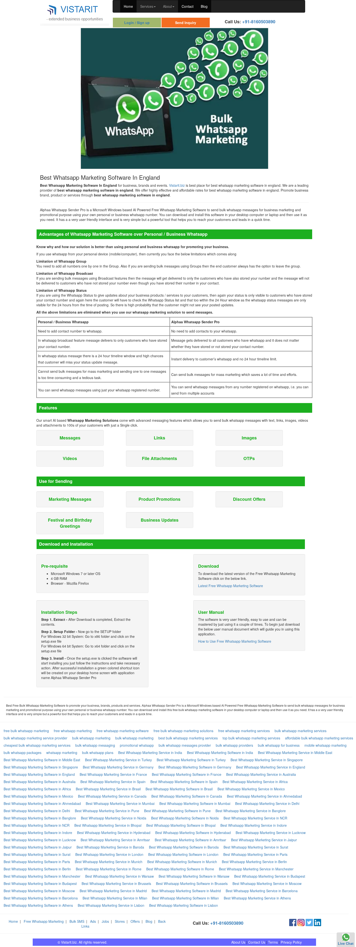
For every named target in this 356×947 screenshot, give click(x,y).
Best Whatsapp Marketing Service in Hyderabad (113, 832)
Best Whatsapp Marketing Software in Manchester (42, 876)
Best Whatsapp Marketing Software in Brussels (192, 883)
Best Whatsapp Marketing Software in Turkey (191, 759)
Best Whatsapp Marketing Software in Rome (180, 868)
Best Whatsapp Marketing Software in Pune (177, 810)
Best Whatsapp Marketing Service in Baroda (110, 847)
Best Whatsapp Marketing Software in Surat (37, 854)
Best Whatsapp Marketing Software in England (39, 774)
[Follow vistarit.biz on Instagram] (301, 922)
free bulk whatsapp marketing (26, 730)
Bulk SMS (77, 921)
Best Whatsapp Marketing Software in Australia (40, 781)
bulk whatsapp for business (279, 745)
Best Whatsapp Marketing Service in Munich (108, 861)
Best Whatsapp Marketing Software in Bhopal (181, 825)
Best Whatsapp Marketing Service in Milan (115, 898)
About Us (238, 942)
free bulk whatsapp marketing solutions (183, 730)
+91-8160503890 (258, 21)
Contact (187, 6)
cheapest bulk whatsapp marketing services (37, 745)
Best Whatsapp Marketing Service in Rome (108, 868)
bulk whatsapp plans (97, 752)
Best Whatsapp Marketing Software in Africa (37, 788)
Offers (135, 921)
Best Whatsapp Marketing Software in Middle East (42, 759)
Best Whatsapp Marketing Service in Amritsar (115, 839)
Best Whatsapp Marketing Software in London (183, 854)
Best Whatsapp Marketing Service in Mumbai (120, 803)
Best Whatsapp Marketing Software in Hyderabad (193, 832)
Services (146, 6)
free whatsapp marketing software (123, 730)
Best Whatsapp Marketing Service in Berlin (254, 861)
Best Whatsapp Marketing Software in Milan (185, 898)
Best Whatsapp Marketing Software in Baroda (184, 847)
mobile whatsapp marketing (325, 745)
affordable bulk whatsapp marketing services (319, 738)
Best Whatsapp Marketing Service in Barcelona (262, 890)
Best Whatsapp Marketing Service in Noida (113, 818)
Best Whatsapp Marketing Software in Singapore (41, 767)
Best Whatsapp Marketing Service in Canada (112, 796)
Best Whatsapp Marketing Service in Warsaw (119, 876)
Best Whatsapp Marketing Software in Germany (194, 767)
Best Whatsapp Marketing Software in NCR (37, 825)
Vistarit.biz (177, 185)
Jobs (105, 921)
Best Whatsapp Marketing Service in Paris (255, 854)
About (167, 6)
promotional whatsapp (137, 745)
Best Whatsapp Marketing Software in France (186, 774)
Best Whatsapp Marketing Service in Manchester (256, 868)
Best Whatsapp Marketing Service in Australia (261, 774)
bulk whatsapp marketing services (300, 730)
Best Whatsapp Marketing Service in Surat (256, 847)
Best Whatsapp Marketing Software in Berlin (37, 868)
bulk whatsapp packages (22, 752)
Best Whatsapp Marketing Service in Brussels (116, 883)
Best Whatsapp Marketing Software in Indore (38, 832)
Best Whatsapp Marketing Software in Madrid (186, 890)
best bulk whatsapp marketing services (188, 738)
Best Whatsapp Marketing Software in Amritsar (190, 839)
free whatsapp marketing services (244, 730)
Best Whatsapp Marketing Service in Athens (257, 898)
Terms (273, 942)
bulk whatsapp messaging (95, 745)
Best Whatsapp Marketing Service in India (150, 752)
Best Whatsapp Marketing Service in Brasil (108, 788)
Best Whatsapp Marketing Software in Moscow (39, 890)
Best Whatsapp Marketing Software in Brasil (179, 788)
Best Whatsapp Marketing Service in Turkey (118, 759)
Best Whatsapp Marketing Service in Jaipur (264, 839)
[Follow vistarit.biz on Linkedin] (317, 922)
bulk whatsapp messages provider (185, 745)
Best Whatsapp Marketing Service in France (113, 774)
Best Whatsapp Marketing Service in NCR (255, 818)
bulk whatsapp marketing (91, 738)
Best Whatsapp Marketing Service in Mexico (251, 788)
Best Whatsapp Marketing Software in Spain (184, 781)
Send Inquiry (185, 22)
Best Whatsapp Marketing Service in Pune (107, 810)
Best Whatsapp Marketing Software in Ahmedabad (42, 803)
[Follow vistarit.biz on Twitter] (309, 922)
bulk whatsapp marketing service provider (35, 738)
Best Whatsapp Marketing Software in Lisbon (183, 905)
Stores (120, 921)
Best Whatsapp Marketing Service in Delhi (267, 803)
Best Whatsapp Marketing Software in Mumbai (194, 803)
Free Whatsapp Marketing (44, 921)
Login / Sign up (137, 22)
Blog (204, 6)
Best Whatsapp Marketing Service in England (270, 767)
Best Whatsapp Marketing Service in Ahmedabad (264, 796)
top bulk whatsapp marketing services (251, 738)
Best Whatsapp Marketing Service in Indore (253, 825)
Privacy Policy (291, 942)
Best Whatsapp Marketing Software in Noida (185, 818)
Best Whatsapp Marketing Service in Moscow (267, 883)
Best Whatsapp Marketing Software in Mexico (38, 796)
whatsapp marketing (61, 752)
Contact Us (256, 942)
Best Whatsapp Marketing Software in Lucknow (40, 839)
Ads (93, 921)
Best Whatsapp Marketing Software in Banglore (40, 818)
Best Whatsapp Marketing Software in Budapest (40, 883)
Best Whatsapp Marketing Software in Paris (37, 861)
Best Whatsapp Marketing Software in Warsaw (194, 876)
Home (128, 6)
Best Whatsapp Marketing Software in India (220, 752)
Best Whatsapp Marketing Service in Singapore (267, 759)
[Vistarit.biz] (74, 12)
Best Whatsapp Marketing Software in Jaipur (38, 847)
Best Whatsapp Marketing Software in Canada (186, 796)
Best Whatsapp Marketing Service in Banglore (251, 810)
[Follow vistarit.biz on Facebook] (292, 922)
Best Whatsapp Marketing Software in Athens (38, 905)
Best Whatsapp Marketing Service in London (109, 854)
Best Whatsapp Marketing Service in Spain (113, 781)
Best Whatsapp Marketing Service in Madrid (113, 890)
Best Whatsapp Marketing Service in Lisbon (111, 905)
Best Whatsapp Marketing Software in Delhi (37, 810)
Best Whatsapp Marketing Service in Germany (118, 767)
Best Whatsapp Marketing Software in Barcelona (41, 898)
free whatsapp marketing (73, 730)
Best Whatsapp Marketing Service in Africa (255, 781)
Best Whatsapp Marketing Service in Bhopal (107, 825)
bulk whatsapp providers (234, 745)
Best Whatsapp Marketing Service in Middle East (295, 752)
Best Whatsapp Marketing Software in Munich (182, 861)
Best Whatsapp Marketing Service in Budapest (269, 876)
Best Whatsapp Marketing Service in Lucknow (271, 832)
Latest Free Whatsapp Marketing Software (230, 585)
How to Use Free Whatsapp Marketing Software (234, 641)
